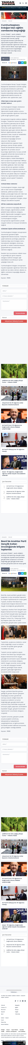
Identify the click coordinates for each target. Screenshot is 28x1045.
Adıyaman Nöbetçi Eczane (14, 321)
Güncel (10, 21)
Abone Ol (4, 62)
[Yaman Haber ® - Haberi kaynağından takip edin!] (8, 3)
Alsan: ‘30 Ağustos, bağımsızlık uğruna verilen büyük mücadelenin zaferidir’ (14, 8)
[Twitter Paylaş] (22, 62)
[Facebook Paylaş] (19, 62)
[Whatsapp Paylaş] (25, 62)
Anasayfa (4, 21)
